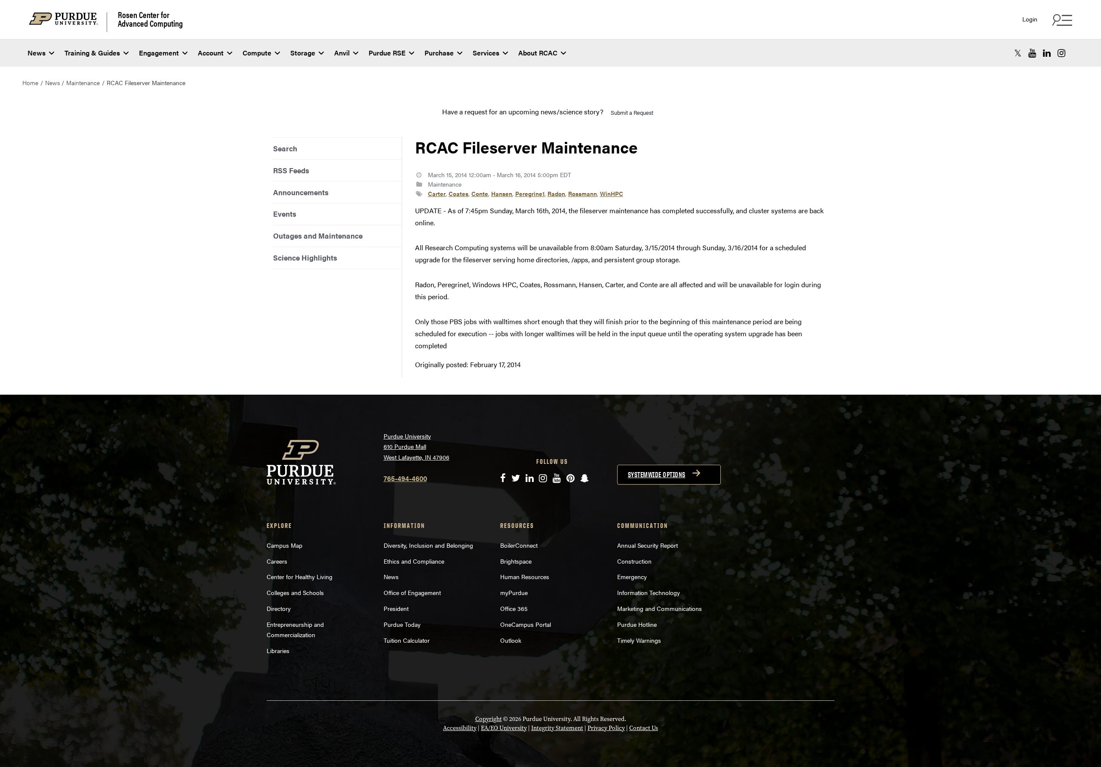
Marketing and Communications (659, 608)
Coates (458, 193)
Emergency (632, 576)
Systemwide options (657, 474)
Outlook (510, 640)
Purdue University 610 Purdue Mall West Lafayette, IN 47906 (416, 446)
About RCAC (537, 53)
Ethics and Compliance (414, 561)
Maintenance (83, 82)
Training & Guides (92, 53)
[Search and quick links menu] (1061, 20)
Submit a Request (632, 112)
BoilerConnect (519, 545)
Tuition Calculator (407, 640)
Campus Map (284, 545)
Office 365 (514, 608)
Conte (479, 193)
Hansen (501, 193)
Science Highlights (305, 257)
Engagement (159, 53)
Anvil (342, 53)
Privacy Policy (606, 728)
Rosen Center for (150, 19)
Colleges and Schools (295, 592)
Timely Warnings (639, 640)
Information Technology (648, 592)
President (396, 608)
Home (30, 82)
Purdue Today (402, 624)
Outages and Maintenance (318, 235)
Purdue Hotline (637, 624)
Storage (302, 53)
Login (1029, 19)
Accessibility (460, 728)
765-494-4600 (405, 478)
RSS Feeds (291, 170)
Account (211, 53)
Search (285, 148)
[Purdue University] (68, 22)
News (37, 53)
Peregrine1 (529, 193)
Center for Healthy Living (299, 576)
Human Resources (524, 576)
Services (486, 53)
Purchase (439, 53)
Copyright (488, 719)
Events (284, 214)
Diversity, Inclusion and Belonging (428, 545)
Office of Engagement (412, 592)
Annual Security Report (647, 545)
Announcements (301, 192)
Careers (277, 561)
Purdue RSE (387, 53)
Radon (556, 193)
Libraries (278, 650)
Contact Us (643, 728)
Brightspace (516, 561)
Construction (634, 561)
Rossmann (582, 193)
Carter (437, 193)
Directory (279, 608)
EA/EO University (504, 728)
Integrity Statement (557, 728)
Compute (257, 53)
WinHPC (611, 193)
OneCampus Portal (525, 624)
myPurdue (514, 592)
